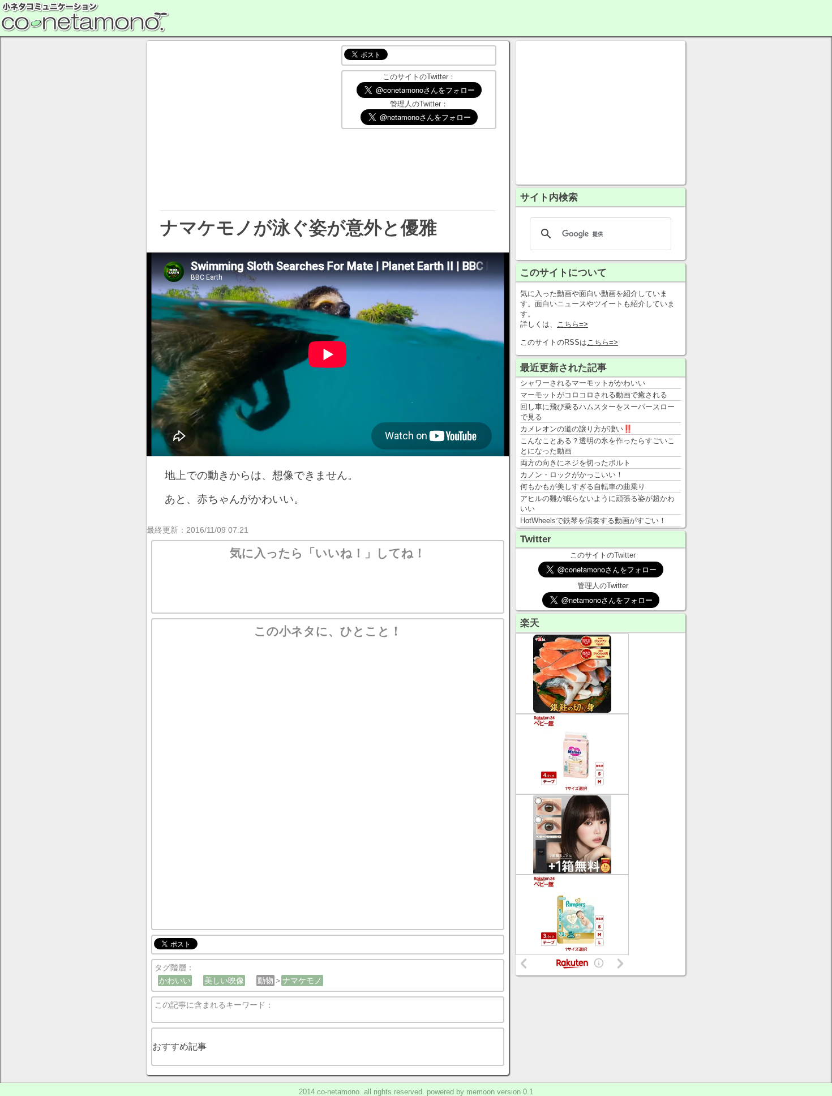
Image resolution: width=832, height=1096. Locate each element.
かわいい (175, 980)
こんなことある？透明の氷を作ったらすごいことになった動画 (597, 445)
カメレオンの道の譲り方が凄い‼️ (576, 429)
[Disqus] (328, 780)
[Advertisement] (600, 111)
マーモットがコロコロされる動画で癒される (593, 395)
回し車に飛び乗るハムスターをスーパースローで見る (597, 412)
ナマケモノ (302, 980)
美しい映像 (224, 980)
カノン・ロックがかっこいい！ (571, 474)
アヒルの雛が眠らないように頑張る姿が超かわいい (597, 503)
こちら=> (572, 324)
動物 (265, 980)
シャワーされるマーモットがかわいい (582, 383)
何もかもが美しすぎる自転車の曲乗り (582, 486)
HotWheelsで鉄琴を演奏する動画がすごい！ (593, 520)
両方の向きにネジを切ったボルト (575, 463)
